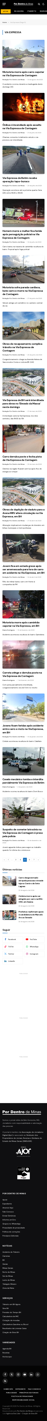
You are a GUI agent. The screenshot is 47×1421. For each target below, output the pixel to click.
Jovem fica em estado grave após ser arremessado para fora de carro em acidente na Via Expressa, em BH (23, 569)
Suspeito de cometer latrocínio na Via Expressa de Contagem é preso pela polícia (23, 833)
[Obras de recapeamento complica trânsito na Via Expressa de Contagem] (23, 326)
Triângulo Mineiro (9, 1284)
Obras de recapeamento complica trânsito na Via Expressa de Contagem (22, 347)
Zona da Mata (8, 1288)
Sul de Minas (8, 1276)
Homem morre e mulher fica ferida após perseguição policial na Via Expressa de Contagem (22, 234)
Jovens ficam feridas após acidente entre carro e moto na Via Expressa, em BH (23, 729)
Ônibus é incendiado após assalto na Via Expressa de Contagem (22, 126)
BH (4, 1260)
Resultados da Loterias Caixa (14, 1328)
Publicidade (11, 1393)
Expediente (7, 1204)
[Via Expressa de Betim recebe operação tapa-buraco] (23, 160)
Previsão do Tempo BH (12, 1312)
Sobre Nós (8, 1389)
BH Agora (19, 11)
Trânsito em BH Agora (11, 1304)
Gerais (5, 1264)
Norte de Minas (9, 1272)
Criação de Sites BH (11, 1332)
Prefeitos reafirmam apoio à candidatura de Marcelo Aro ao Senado (31, 914)
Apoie (5, 1200)
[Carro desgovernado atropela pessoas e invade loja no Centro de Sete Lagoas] (9, 881)
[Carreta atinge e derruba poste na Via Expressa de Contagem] (23, 654)
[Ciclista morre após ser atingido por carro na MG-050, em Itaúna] (9, 899)
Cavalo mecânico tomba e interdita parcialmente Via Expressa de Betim (23, 781)
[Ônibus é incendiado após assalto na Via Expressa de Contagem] (23, 107)
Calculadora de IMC (11, 1316)
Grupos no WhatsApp (12, 1224)
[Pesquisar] (39, 4)
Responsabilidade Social (23, 1400)
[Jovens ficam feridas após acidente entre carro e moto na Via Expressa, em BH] (23, 707)
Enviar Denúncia (9, 1216)
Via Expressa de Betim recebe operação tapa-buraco (20, 179)
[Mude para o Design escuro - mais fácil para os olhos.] (43, 4)
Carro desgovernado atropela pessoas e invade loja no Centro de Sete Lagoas (31, 882)
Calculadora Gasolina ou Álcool (15, 1324)
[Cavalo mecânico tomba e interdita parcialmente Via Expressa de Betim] (23, 761)
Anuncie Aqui (8, 1208)
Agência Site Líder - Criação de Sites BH (21, 1413)
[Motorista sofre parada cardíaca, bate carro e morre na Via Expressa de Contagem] (23, 269)
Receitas (6, 1353)
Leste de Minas (9, 1280)
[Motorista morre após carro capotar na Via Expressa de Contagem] (23, 54)
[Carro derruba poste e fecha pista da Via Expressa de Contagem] (23, 438)
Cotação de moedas (11, 1320)
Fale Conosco (8, 1212)
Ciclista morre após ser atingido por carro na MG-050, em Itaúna (31, 899)
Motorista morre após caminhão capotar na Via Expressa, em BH (21, 624)
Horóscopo (7, 1357)
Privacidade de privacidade (14, 1228)
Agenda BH (7, 1349)
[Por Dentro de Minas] (23, 4)
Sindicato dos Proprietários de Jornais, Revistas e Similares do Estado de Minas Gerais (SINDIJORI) (22, 1138)
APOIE (5, 11)
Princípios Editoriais (11, 1236)
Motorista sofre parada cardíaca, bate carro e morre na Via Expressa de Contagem (23, 291)
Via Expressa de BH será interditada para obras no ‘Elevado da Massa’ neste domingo (23, 404)
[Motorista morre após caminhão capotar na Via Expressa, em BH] (23, 604)
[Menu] (4, 4)
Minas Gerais (8, 1268)
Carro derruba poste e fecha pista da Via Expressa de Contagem (22, 458)
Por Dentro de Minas (25, 1411)
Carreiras (6, 1256)
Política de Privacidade (22, 1396)
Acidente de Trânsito (11, 1252)
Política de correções (11, 1232)
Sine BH (6, 1308)
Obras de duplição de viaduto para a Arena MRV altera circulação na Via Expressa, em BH (23, 513)
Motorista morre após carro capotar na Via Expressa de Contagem (23, 73)
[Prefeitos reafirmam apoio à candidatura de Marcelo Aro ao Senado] (9, 915)
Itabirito (31, 11)
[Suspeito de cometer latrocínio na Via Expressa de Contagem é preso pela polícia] (23, 811)
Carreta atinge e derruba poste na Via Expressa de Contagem (22, 674)
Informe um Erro (9, 1220)
